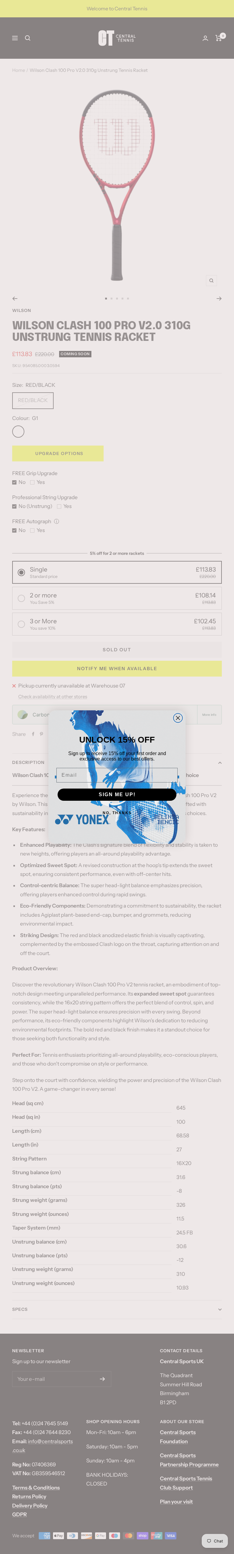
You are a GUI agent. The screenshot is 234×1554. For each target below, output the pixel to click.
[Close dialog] (178, 718)
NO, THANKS (117, 813)
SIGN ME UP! (117, 794)
